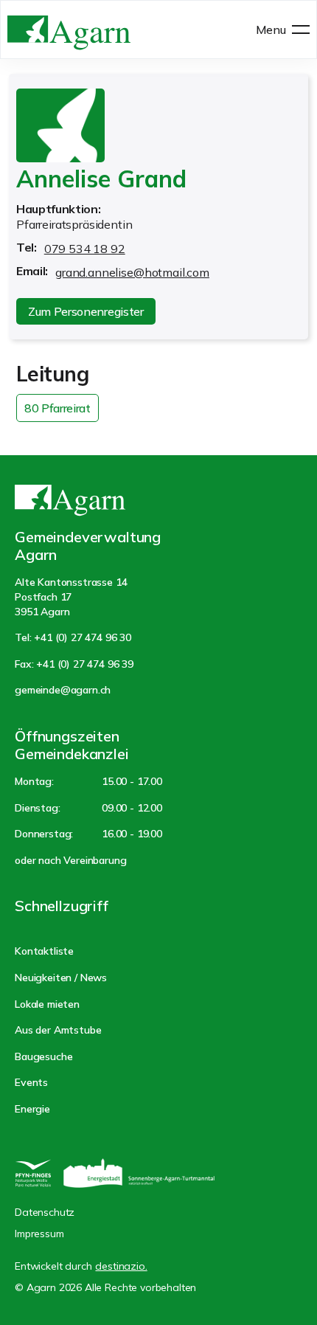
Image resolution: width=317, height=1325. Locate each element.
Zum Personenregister (86, 311)
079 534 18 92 (84, 248)
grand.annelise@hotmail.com (132, 272)
